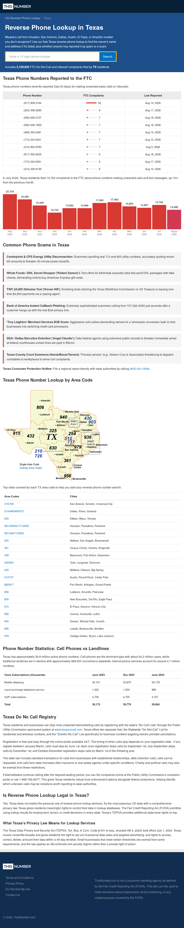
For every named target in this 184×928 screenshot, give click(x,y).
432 (6, 570)
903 (11, 562)
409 (6, 555)
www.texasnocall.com (68, 729)
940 (6, 621)
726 (11, 504)
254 (6, 518)
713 (21, 526)
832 (26, 526)
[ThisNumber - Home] (17, 868)
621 (16, 526)
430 (6, 562)
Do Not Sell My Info (18, 889)
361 (6, 548)
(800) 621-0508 (139, 369)
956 (6, 628)
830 (6, 599)
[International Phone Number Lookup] (17, 6)
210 (6, 504)
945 (16, 511)
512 (6, 577)
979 (6, 636)
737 (11, 577)
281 (6, 526)
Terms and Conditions (19, 878)
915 (6, 606)
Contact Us (13, 895)
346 (11, 526)
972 (21, 511)
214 (6, 511)
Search (107, 56)
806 (6, 592)
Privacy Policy (15, 883)
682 (6, 584)
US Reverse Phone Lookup (22, 18)
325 (6, 540)
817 (11, 584)
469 (11, 511)
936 (6, 614)
